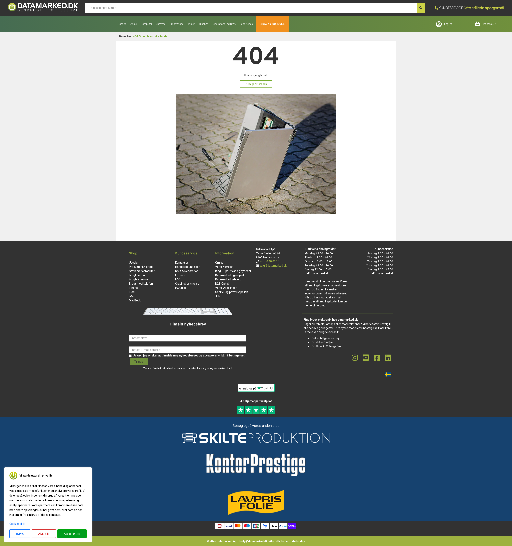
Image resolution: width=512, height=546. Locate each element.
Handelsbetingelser (187, 266)
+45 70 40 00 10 (269, 261)
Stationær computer (142, 271)
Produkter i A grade (141, 266)
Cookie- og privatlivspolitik (231, 292)
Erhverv (180, 275)
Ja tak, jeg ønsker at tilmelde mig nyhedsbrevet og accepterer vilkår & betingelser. (189, 355)
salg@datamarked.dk (273, 265)
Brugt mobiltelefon (141, 283)
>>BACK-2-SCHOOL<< (272, 23)
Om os (219, 262)
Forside (122, 23)
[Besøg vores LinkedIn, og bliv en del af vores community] (388, 358)
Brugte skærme (139, 279)
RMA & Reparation (186, 271)
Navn (132, 332)
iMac (132, 296)
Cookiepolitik (17, 523)
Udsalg (133, 262)
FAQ (177, 279)
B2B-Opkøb (222, 283)
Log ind (448, 23)
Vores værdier (224, 266)
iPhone (133, 287)
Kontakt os (182, 262)
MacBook (135, 300)
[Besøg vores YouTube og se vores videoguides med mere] (366, 358)
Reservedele (247, 23)
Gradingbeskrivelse (187, 283)
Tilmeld (139, 361)
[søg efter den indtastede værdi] (421, 8)
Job (217, 296)
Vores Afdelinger (226, 287)
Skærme (161, 23)
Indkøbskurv (489, 23)
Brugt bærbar (137, 275)
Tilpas (20, 533)
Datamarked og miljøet (229, 275)
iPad (132, 292)
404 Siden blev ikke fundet (151, 36)
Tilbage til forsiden (256, 84)
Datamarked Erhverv (228, 279)
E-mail (133, 343)
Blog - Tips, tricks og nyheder (233, 271)
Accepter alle (72, 534)
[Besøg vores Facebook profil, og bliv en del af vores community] (377, 358)
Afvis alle (43, 534)
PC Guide (181, 287)
